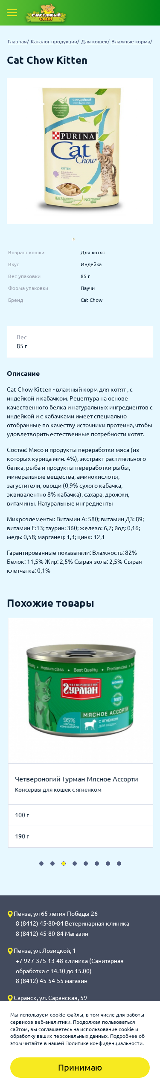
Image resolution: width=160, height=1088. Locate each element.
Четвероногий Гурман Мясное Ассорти (75, 779)
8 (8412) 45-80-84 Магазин (52, 933)
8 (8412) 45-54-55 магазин (51, 980)
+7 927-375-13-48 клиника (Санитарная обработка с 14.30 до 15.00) (70, 965)
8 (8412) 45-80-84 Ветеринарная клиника (72, 923)
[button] (41, 863)
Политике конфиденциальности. (104, 1043)
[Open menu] (12, 12)
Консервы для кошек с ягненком (57, 790)
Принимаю (80, 1067)
